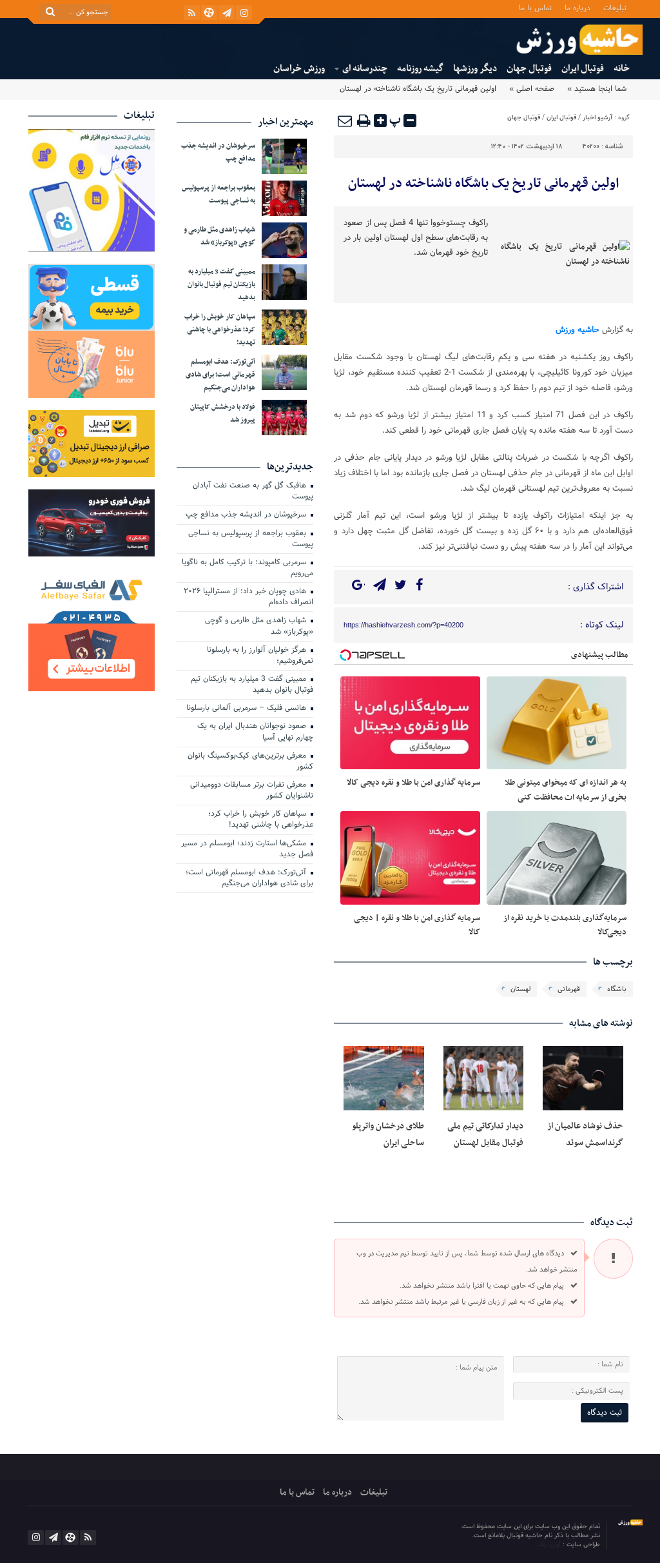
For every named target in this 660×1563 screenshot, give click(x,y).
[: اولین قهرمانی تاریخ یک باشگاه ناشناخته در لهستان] (345, 120)
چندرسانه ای (364, 68)
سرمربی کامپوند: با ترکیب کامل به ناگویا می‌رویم (247, 568)
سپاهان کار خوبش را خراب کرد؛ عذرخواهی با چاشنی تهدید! (219, 330)
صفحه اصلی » (531, 89)
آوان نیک (550, 1544)
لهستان (520, 989)
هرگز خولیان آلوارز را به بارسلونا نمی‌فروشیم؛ (260, 656)
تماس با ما (535, 7)
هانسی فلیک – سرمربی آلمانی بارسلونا (247, 708)
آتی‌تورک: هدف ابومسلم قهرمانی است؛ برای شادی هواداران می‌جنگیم (220, 375)
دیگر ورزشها (475, 68)
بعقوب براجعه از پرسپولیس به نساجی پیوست (218, 194)
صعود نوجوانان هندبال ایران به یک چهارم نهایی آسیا (255, 732)
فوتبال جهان (529, 68)
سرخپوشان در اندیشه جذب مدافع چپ (247, 515)
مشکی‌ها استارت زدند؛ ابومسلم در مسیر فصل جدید (247, 849)
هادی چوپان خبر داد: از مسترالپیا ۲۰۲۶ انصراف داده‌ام (248, 597)
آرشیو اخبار (597, 117)
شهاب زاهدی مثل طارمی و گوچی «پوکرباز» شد (219, 236)
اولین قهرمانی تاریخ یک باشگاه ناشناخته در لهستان (483, 183)
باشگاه (616, 989)
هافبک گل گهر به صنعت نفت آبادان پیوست (253, 491)
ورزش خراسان (299, 68)
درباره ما (577, 7)
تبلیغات (614, 7)
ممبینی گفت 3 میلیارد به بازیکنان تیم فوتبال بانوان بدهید (221, 285)
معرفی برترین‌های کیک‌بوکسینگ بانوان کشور (250, 762)
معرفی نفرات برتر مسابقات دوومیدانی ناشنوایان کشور (251, 791)
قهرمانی (569, 989)
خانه (622, 68)
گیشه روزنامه (420, 68)
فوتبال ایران (582, 68)
